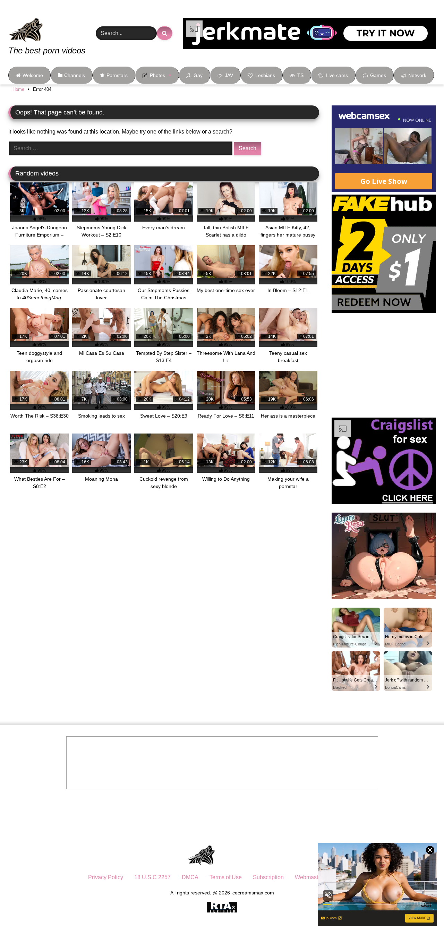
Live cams (337, 75)
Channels (74, 75)
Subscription (268, 877)
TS (300, 75)
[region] (90, 875)
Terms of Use (226, 877)
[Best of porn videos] (51, 25)
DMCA (190, 877)
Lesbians (265, 75)
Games (378, 75)
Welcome (33, 75)
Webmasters (310, 877)
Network (417, 75)
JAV (229, 75)
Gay (198, 75)
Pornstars (117, 75)
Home (18, 89)
